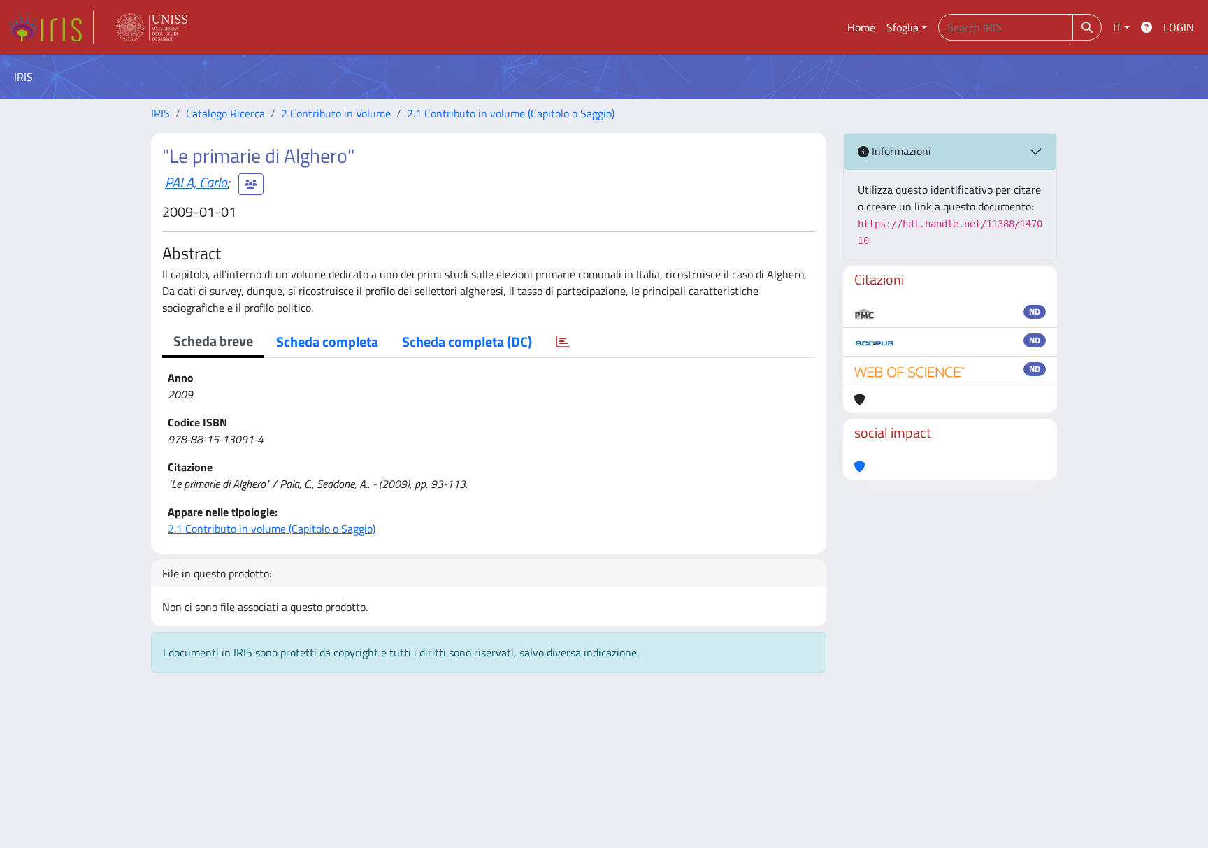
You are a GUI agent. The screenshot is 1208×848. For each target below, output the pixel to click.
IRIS (160, 113)
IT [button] (1117, 27)
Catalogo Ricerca (225, 113)
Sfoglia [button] (902, 27)
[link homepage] (51, 27)
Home (861, 27)
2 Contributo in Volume (336, 113)
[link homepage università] (152, 27)
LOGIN (1178, 27)
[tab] (563, 342)
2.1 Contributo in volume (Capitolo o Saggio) (510, 113)
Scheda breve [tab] (213, 341)
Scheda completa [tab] (327, 341)
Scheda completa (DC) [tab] (467, 341)
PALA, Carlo (196, 182)
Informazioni (900, 151)
